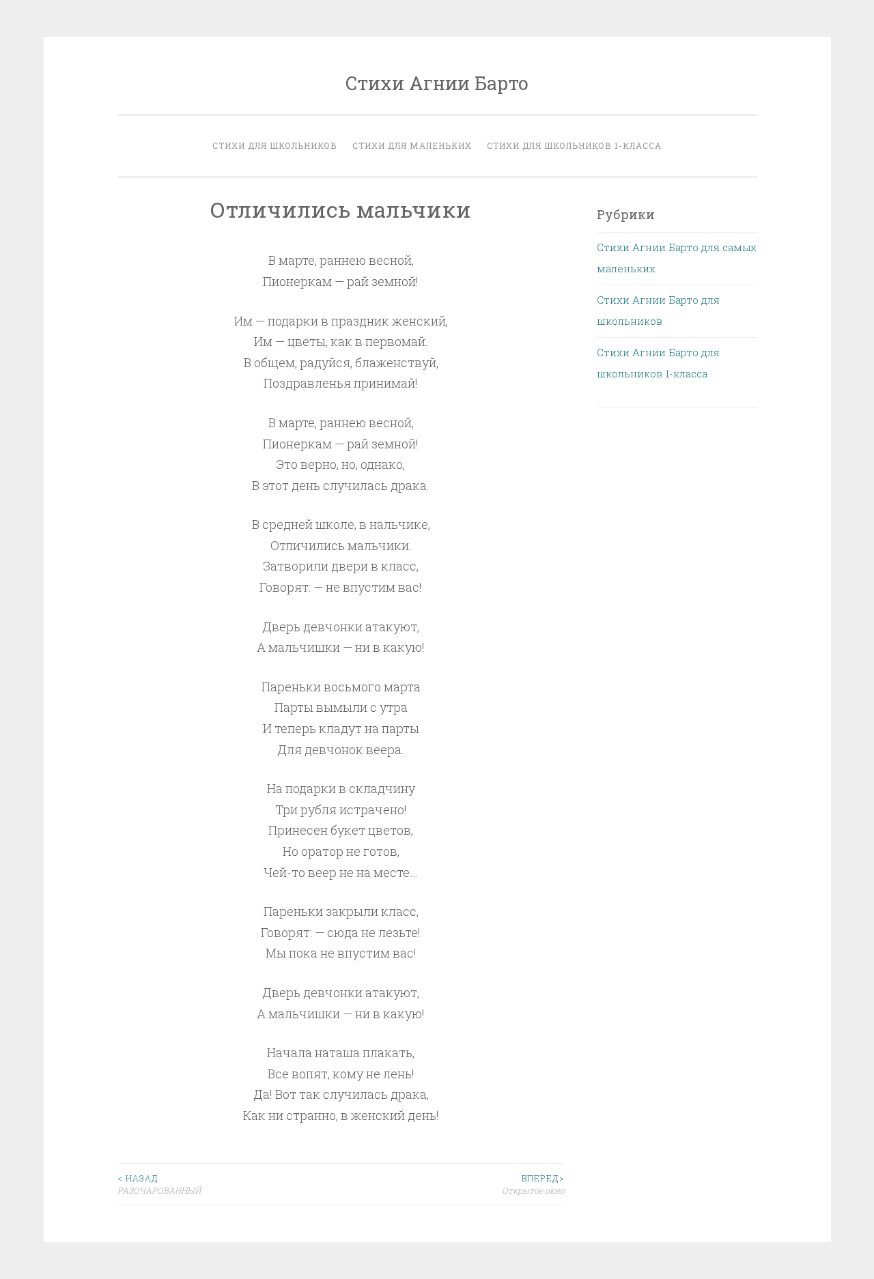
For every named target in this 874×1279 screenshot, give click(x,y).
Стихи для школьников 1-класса (574, 145)
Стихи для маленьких (412, 145)
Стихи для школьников (274, 145)
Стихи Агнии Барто (437, 83)
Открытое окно (533, 1184)
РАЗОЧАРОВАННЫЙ (159, 1184)
